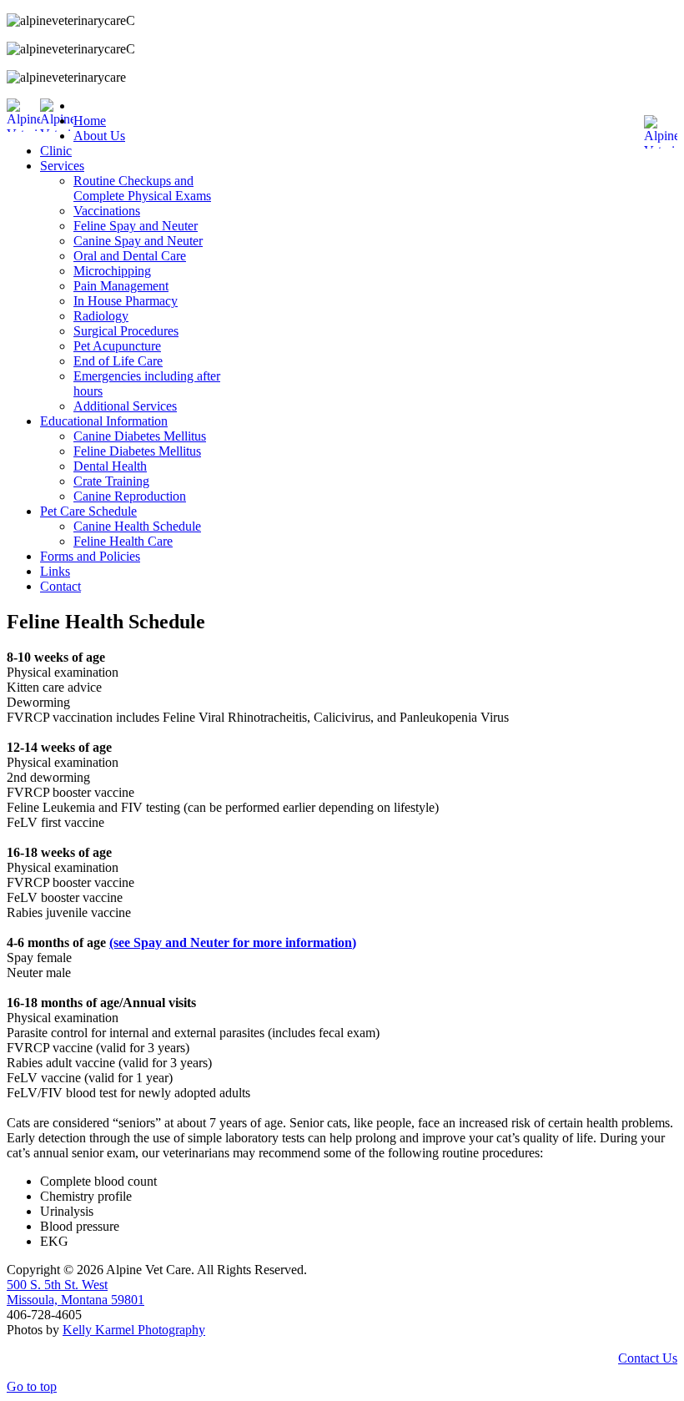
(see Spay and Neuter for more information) (232, 942)
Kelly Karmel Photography (134, 1330)
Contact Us (647, 1358)
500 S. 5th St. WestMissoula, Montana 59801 (75, 1292)
